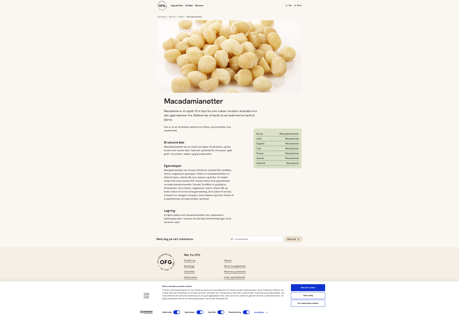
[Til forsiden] (162, 5)
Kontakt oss (189, 260)
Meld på (291, 239)
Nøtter (181, 17)
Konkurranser (190, 277)
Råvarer (199, 5)
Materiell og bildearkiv (235, 271)
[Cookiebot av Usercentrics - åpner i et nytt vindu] (146, 312)
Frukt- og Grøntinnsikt (234, 277)
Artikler (189, 5)
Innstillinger (259, 312)
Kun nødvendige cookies (308, 303)
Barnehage (189, 266)
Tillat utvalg (308, 295)
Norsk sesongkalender (235, 266)
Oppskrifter (177, 5)
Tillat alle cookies (308, 288)
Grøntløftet (189, 271)
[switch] (200, 312)
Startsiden (161, 17)
